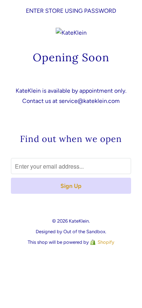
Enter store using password (71, 10)
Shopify (106, 242)
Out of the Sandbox (84, 231)
